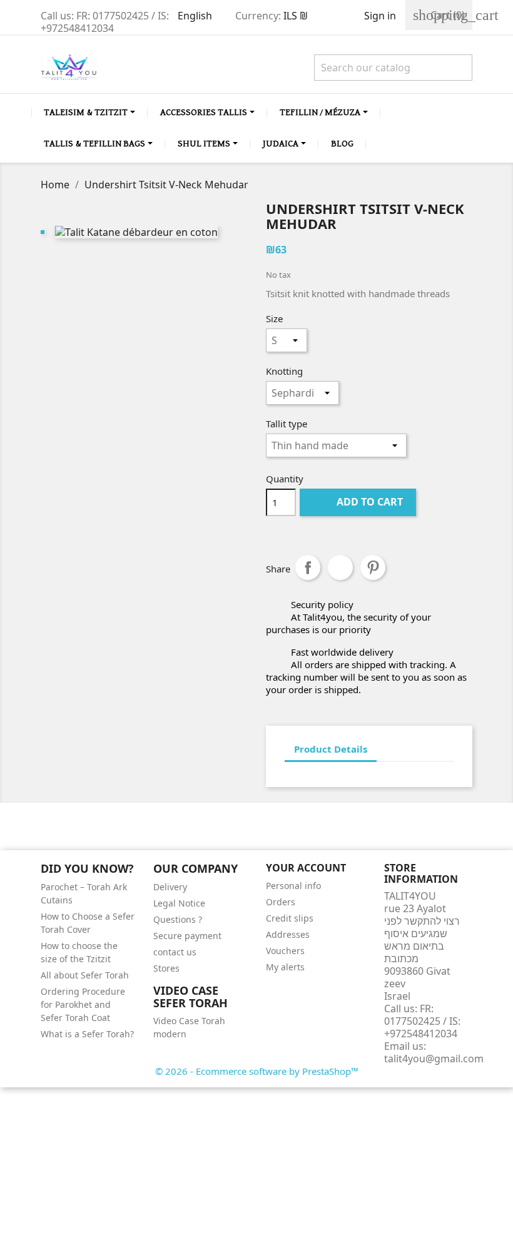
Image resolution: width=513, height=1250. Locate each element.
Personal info (293, 886)
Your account (306, 868)
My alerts (285, 967)
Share (307, 567)
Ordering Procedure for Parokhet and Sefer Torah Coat (83, 1004)
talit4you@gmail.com (434, 1058)
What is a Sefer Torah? (87, 1034)
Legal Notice (179, 903)
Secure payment (187, 936)
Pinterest (372, 567)
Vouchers (285, 951)
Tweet (340, 567)
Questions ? (177, 919)
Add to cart (359, 502)
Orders (280, 902)
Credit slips (289, 918)
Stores (166, 968)
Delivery (170, 887)
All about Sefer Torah (85, 975)
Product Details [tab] (330, 749)
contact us (174, 952)
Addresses (288, 934)
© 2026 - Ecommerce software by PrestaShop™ (256, 1071)
